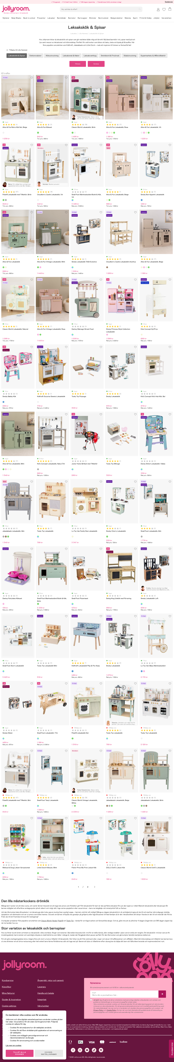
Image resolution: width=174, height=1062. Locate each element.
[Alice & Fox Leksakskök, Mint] (114, 133)
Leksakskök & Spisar (96, 34)
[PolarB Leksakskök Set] (72, 738)
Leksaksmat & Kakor (71, 55)
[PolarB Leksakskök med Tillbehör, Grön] (3, 200)
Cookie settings (9, 1006)
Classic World (46, 921)
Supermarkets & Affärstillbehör (153, 55)
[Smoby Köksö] (3, 738)
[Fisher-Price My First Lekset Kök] (72, 873)
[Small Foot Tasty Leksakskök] (38, 806)
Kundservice (169, 2)
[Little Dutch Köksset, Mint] (38, 873)
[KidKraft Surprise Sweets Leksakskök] (38, 402)
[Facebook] (73, 1050)
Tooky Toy (70, 921)
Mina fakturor (8, 993)
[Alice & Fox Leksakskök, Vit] (109, 133)
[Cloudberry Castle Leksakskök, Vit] (38, 200)
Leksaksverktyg (90, 55)
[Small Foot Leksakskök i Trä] (38, 738)
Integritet (41, 999)
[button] (164, 9)
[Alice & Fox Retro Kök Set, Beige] (3, 133)
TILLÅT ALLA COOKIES (19, 1053)
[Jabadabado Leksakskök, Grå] (3, 536)
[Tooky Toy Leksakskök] (38, 536)
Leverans (41, 986)
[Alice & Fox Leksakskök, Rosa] (107, 133)
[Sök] (139, 9)
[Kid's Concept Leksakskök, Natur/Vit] (38, 469)
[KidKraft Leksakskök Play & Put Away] (72, 671)
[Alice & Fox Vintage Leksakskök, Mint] (38, 267)
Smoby (54, 921)
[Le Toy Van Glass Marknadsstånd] (142, 671)
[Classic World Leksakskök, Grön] (72, 133)
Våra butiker (43, 1006)
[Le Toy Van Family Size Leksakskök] (72, 536)
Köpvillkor (6, 986)
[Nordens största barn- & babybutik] (16, 8)
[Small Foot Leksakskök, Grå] (142, 536)
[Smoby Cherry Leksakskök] (107, 536)
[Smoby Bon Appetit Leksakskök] (142, 200)
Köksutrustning (52, 55)
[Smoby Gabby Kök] (3, 402)
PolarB (60, 921)
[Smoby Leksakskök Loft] (142, 604)
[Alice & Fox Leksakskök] (109, 200)
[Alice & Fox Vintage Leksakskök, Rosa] (40, 267)
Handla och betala (45, 993)
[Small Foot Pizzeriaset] (72, 604)
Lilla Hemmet (82, 34)
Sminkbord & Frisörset (110, 55)
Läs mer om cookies (13, 1045)
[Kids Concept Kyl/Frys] (142, 335)
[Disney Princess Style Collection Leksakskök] (107, 335)
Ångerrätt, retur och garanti (50, 980)
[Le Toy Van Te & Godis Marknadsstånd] (144, 671)
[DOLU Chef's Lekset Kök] (107, 873)
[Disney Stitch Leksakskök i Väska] (142, 469)
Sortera (96, 64)
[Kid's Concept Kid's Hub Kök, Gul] (142, 402)
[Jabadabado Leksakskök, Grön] (8, 536)
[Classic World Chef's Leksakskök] (142, 873)
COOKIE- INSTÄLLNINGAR (49, 1053)
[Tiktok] (94, 1050)
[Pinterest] (101, 1050)
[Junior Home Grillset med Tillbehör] (72, 469)
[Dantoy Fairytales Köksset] (3, 604)
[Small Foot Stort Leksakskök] (3, 671)
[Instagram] (80, 1050)
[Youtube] (87, 1050)
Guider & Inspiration (11, 999)
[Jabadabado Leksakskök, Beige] (6, 536)
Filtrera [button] (77, 64)
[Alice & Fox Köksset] (38, 133)
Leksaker (73, 34)
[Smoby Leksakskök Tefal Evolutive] (72, 267)
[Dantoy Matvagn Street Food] (72, 335)
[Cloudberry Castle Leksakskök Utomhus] (107, 267)
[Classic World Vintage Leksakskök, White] (75, 133)
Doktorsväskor (35, 55)
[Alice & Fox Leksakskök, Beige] (112, 133)
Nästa (94, 887)
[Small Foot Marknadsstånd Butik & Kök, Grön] (38, 604)
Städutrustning (130, 55)
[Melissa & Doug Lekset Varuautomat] (3, 873)
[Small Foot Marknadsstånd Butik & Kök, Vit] (72, 200)
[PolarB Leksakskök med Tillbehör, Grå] (6, 200)
